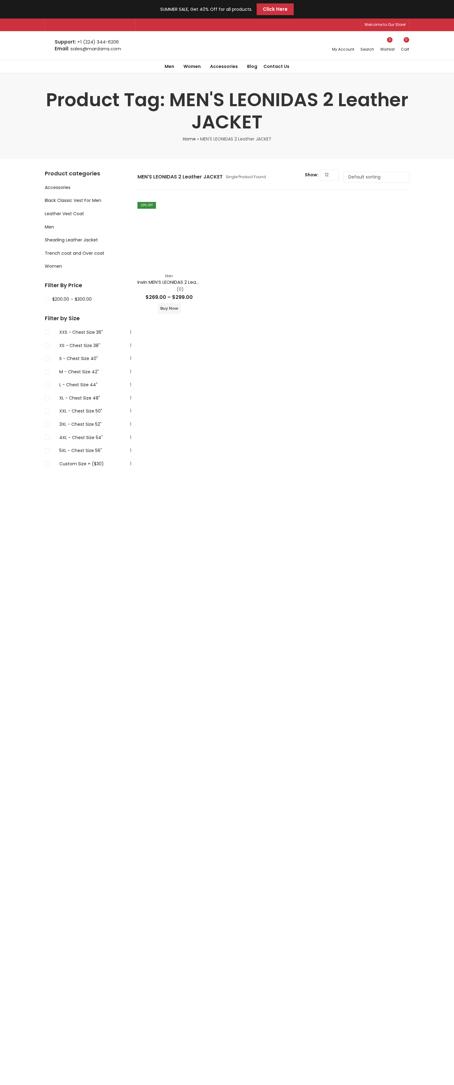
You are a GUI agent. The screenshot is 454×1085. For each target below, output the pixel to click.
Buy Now (169, 308)
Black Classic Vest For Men (73, 200)
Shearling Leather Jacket (71, 240)
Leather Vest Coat (64, 214)
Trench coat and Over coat (74, 253)
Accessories (57, 187)
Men (169, 276)
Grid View (288, 177)
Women (53, 266)
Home (189, 139)
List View (297, 177)
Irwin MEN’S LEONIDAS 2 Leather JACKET (180, 282)
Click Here (275, 9)
